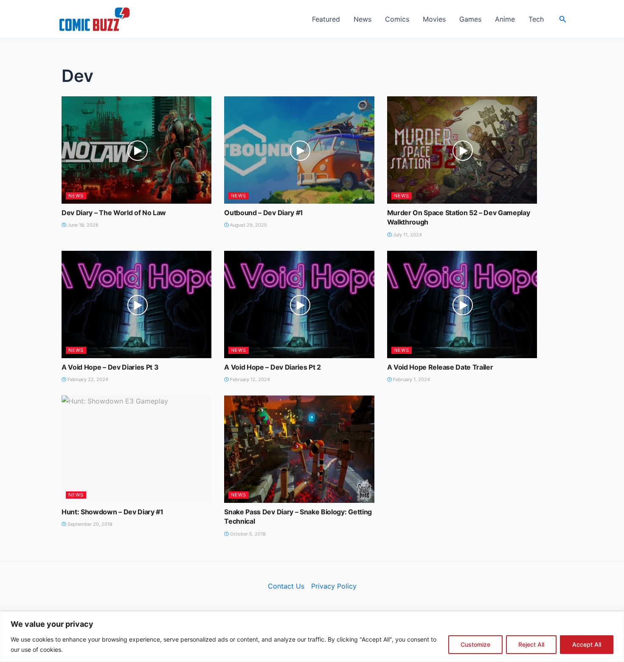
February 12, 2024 (249, 379)
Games (470, 19)
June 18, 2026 (82, 225)
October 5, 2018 (247, 534)
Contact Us (286, 586)
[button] (563, 19)
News (362, 19)
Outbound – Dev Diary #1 (263, 212)
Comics (397, 19)
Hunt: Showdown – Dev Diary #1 (112, 512)
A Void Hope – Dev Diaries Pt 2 (272, 367)
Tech (536, 19)
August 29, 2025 (248, 225)
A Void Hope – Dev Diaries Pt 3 (110, 367)
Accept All (586, 644)
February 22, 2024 (87, 379)
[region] (312, 637)
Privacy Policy (334, 586)
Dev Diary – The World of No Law (114, 212)
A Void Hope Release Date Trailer (440, 367)
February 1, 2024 (411, 379)
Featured (326, 19)
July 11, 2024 (407, 235)
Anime (505, 19)
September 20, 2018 (89, 524)
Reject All (531, 644)
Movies (434, 19)
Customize (475, 644)
